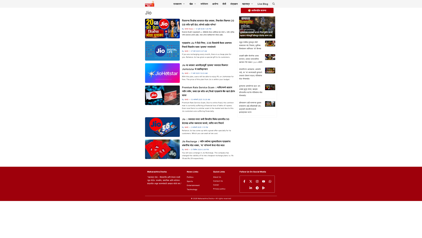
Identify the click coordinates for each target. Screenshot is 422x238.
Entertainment (193, 185)
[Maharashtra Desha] (149, 4)
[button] (273, 4)
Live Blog (263, 4)
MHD (186, 51)
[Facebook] (244, 181)
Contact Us (218, 181)
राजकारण (177, 4)
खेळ (191, 4)
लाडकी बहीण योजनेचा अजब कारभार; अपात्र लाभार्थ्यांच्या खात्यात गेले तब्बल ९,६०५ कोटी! (250, 59)
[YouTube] (263, 181)
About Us (217, 177)
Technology (192, 189)
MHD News (189, 29)
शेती (224, 4)
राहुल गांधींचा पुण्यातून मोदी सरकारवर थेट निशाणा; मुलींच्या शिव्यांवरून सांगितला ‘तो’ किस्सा (250, 45)
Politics (190, 177)
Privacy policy (219, 189)
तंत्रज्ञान (234, 4)
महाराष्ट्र (246, 4)
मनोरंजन (204, 4)
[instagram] (257, 181)
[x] (250, 181)
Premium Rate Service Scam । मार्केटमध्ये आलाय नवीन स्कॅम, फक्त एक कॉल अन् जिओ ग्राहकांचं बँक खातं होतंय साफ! (208, 91)
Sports (190, 181)
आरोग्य (215, 4)
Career (216, 185)
